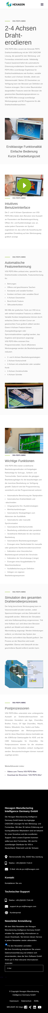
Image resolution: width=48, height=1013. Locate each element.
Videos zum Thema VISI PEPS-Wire (21, 771)
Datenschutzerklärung (14, 953)
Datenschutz (26, 1001)
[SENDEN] (9, 974)
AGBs (36, 1001)
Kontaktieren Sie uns (13, 883)
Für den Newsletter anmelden (19, 946)
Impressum (14, 1001)
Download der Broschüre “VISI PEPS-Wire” (24, 775)
